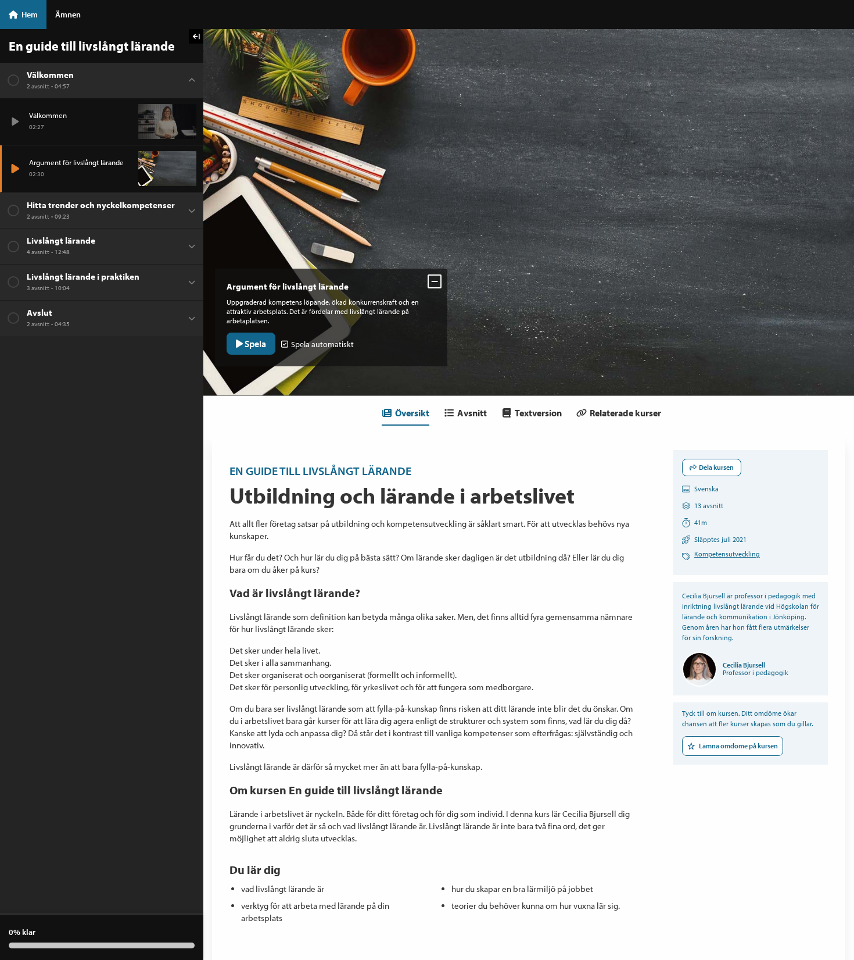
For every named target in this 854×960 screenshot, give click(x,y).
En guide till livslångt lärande (320, 470)
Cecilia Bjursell (744, 665)
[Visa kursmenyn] (196, 36)
